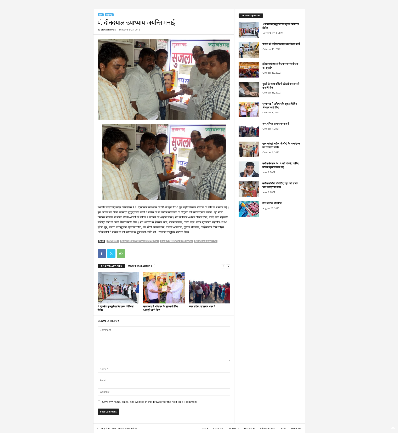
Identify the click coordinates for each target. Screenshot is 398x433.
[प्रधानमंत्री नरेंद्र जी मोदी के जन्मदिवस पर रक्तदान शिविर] (249, 149)
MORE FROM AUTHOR (140, 266)
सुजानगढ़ (109, 14)
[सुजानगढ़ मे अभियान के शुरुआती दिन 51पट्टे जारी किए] (164, 287)
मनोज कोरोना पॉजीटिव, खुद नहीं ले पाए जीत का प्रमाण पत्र (280, 185)
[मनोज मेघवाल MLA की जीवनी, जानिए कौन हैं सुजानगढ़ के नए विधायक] (249, 169)
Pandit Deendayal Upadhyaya (176, 241)
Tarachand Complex (205, 241)
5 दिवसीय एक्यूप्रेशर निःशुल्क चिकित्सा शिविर (116, 308)
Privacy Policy (267, 428)
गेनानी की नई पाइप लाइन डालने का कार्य (281, 44)
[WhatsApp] (121, 253)
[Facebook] (102, 253)
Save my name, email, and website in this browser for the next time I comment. (150, 401)
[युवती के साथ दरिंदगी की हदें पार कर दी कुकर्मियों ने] (249, 89)
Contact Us (233, 428)
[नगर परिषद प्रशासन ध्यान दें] (209, 287)
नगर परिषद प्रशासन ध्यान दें (202, 306)
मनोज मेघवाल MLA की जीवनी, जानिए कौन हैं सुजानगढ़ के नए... (280, 165)
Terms (282, 428)
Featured (113, 241)
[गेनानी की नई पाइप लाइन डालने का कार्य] (249, 50)
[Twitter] (111, 253)
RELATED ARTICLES (111, 266)
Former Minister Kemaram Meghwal (139, 241)
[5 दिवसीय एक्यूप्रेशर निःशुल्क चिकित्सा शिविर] (118, 287)
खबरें (100, 14)
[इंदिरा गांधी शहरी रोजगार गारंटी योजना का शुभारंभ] (249, 70)
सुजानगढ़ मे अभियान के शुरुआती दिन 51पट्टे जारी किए (160, 308)
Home (205, 428)
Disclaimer (249, 428)
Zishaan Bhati (108, 29)
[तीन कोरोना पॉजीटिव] (249, 209)
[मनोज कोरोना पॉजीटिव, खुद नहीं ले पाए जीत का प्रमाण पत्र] (249, 189)
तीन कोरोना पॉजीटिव (272, 203)
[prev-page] (223, 266)
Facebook (296, 428)
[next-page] (228, 266)
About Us (218, 428)
